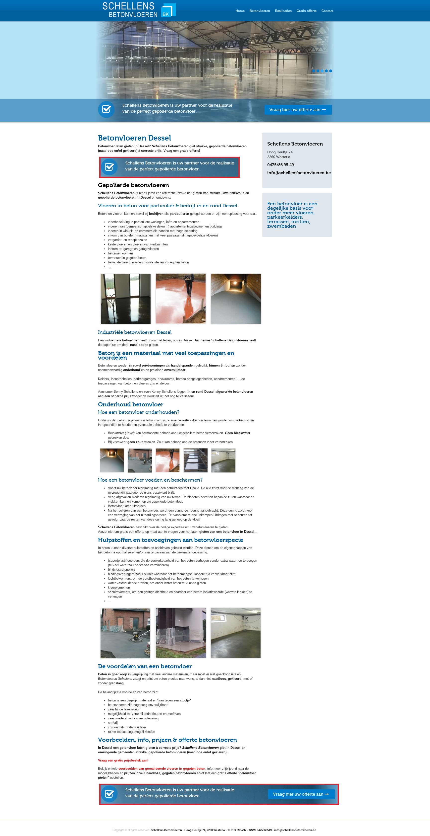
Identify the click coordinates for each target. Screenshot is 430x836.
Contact (327, 11)
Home (240, 11)
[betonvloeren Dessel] (169, 177)
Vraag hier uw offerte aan (295, 109)
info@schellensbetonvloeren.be (299, 172)
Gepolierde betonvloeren (133, 185)
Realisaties (283, 11)
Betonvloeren (260, 11)
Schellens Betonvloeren (170, 146)
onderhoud (131, 370)
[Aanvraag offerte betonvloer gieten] (219, 804)
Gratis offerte (307, 11)
